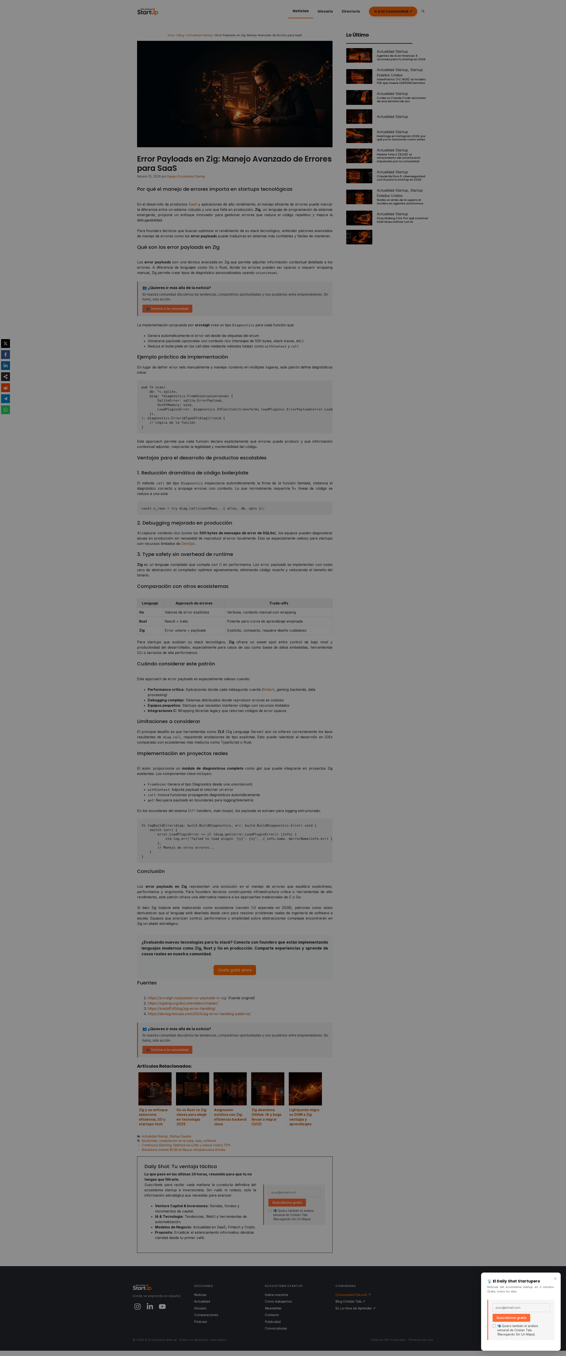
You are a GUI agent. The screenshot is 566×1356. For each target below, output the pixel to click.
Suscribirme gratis (511, 1318)
